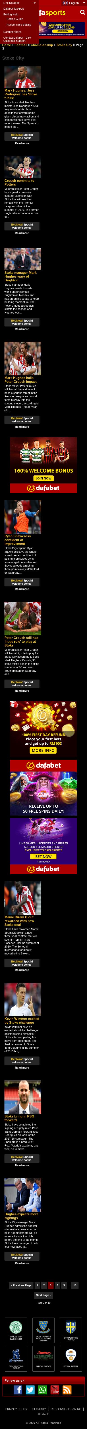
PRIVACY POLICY (16, 1409)
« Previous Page (21, 1285)
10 (75, 1285)
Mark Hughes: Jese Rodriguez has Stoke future (20, 94)
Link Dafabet (11, 2)
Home (6, 45)
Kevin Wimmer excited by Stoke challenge (21, 1020)
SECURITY (39, 1409)
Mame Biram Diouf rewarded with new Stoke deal (19, 921)
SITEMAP (43, 1413)
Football (20, 45)
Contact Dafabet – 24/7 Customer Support (17, 39)
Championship (42, 45)
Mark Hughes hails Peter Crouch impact (20, 379)
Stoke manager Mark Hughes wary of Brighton (20, 276)
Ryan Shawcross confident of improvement (17, 540)
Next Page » (43, 1295)
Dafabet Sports (12, 31)
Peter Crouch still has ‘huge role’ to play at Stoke (21, 641)
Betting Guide (15, 19)
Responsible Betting (19, 24)
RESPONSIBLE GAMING (66, 1409)
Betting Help (10, 14)
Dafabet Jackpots (13, 8)
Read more (22, 143)
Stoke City (64, 45)
